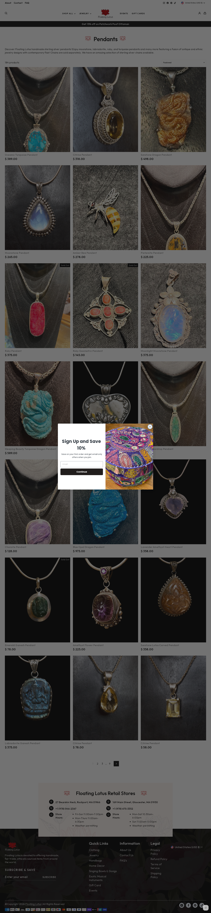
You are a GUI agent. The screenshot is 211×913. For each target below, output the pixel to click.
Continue (81, 471)
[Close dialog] (150, 427)
